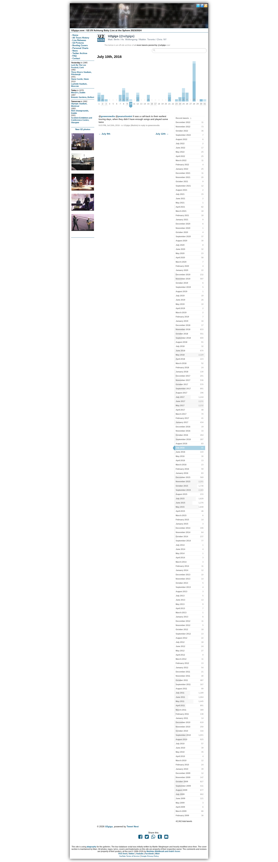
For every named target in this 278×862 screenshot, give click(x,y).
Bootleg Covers (80, 45)
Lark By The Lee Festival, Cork (78, 66)
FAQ (74, 56)
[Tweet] (147, 837)
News (75, 51)
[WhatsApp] (153, 837)
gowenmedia (108, 116)
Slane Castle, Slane (80, 79)
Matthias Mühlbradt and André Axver (163, 851)
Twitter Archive (79, 53)
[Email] (166, 837)
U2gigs (109, 826)
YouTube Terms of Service (129, 856)
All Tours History (80, 37)
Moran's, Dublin (78, 92)
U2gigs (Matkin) (131, 125)
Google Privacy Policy (150, 856)
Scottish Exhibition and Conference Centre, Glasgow (81, 120)
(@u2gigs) (121, 36)
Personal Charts (80, 48)
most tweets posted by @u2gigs (151, 45)
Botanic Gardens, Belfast (82, 97)
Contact (76, 58)
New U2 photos (82, 129)
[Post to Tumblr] (160, 837)
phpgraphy (91, 847)
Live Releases (79, 40)
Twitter (131, 854)
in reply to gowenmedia (149, 125)
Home (75, 35)
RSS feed (122, 854)
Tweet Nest (133, 826)
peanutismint (125, 116)
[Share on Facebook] (140, 837)
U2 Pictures (78, 43)
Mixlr (157, 854)
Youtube (139, 854)
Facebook (149, 854)
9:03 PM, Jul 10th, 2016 (109, 125)
